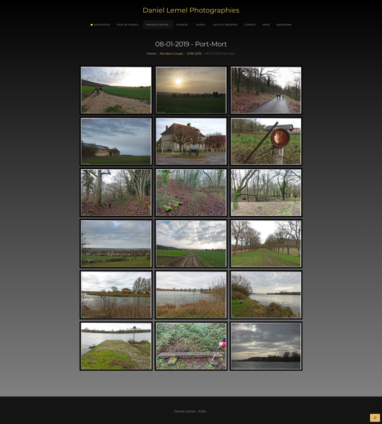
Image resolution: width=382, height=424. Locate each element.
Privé (266, 24)
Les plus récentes (225, 24)
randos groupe (171, 53)
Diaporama (284, 24)
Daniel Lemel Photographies (191, 10)
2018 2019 (194, 53)
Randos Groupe (157, 24)
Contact (250, 24)
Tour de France (127, 24)
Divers (200, 24)
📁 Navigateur (100, 24)
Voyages (182, 24)
